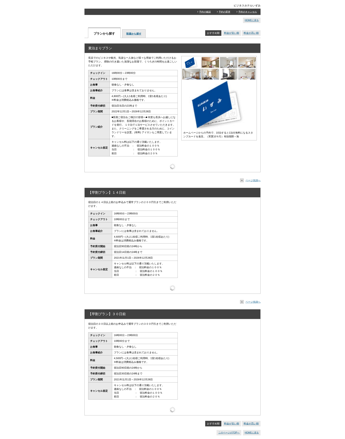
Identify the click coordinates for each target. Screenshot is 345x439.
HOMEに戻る (252, 20)
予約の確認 (205, 11)
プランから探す (104, 33)
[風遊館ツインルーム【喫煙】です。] (247, 70)
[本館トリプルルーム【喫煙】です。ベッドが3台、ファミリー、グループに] (247, 58)
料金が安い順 (231, 32)
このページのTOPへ (229, 432)
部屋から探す (133, 33)
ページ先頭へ (253, 180)
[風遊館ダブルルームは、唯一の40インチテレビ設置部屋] (228, 70)
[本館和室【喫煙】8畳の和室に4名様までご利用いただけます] (210, 58)
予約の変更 (224, 11)
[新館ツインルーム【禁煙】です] (191, 70)
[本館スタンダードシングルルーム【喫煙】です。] (228, 58)
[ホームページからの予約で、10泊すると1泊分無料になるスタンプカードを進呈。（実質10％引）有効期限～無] (191, 58)
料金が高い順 (251, 32)
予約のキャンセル (247, 11)
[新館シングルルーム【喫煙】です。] (210, 70)
